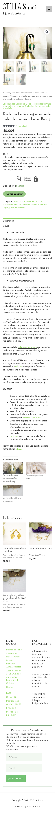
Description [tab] (8, 220)
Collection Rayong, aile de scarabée (26, 107)
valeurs (18, 366)
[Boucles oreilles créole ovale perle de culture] (13, 490)
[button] (47, 32)
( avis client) (22, 126)
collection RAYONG (27, 347)
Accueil (6, 92)
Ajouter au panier (14, 193)
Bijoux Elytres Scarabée (14, 103)
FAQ (19, 448)
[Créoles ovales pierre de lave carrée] (36, 468)
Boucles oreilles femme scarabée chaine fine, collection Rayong (10, 478)
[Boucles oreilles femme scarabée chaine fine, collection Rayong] (13, 468)
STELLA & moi (19, 6)
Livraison (14, 436)
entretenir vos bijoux (32, 417)
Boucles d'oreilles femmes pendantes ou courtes (22, 203)
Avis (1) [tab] (6, 226)
